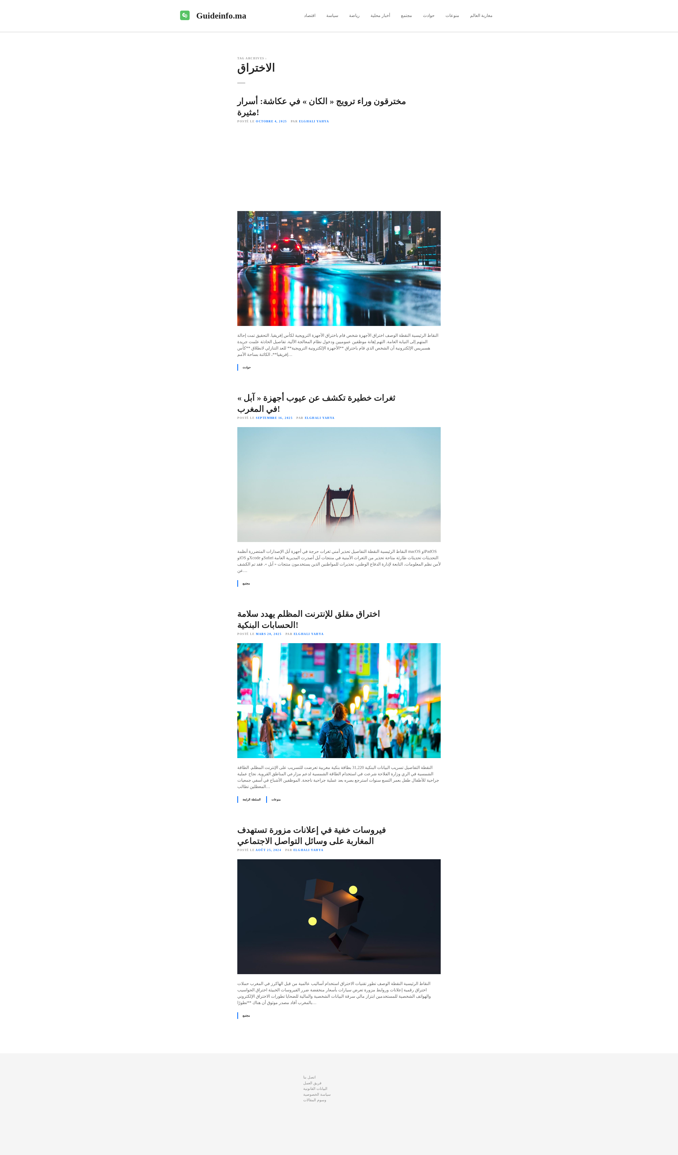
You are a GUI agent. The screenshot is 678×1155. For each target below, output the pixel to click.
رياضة (354, 15)
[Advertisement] (339, 168)
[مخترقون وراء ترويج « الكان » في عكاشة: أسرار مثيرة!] (339, 214)
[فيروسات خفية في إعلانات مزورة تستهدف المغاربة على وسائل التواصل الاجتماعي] (339, 862)
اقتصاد (309, 15)
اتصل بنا (309, 1077)
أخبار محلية (380, 15)
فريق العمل (312, 1083)
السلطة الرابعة (252, 799)
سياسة (332, 15)
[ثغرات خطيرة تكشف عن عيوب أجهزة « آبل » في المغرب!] (339, 430)
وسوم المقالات (314, 1100)
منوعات (452, 15)
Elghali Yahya (314, 121)
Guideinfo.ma (221, 15)
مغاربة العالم (481, 15)
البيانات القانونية (315, 1088)
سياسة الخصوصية (317, 1094)
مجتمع (406, 15)
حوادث (429, 15)
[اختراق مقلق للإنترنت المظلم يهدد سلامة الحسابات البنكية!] (339, 646)
